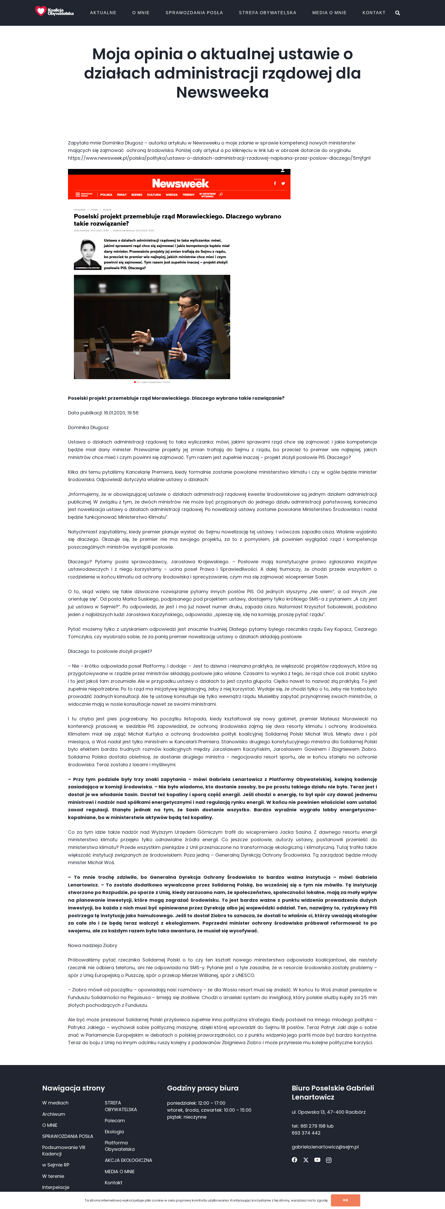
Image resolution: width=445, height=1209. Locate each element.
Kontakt (113, 1182)
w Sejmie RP (55, 1165)
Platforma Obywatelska (120, 1145)
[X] (306, 1160)
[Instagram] (328, 1160)
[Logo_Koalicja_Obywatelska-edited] (54, 11)
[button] (119, 12)
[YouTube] (317, 1160)
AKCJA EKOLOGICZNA (128, 1160)
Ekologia (114, 1131)
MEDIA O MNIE (120, 1171)
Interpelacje (55, 1187)
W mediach (55, 1103)
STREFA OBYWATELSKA (121, 1106)
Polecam (115, 1120)
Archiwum (53, 1114)
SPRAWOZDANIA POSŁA (67, 1136)
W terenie (53, 1176)
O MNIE (49, 1125)
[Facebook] (294, 1160)
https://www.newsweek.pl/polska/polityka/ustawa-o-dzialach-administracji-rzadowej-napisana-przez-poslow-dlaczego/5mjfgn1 (220, 158)
